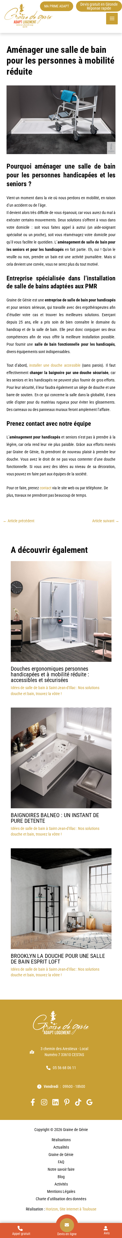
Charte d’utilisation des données (61, 1199)
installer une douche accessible (55, 365)
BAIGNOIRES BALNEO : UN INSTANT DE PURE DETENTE (55, 818)
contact (45, 488)
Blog (61, 1176)
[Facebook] (32, 1102)
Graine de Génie (61, 1154)
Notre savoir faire (61, 1169)
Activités (61, 1184)
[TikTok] (78, 1102)
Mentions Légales (61, 1191)
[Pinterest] (66, 1102)
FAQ (61, 1162)
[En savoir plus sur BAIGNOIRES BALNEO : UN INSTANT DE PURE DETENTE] (61, 757)
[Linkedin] (55, 1102)
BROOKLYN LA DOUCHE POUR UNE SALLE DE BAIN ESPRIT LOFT (58, 958)
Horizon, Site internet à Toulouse (71, 1209)
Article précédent (18, 521)
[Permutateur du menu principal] (112, 18)
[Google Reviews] (89, 1102)
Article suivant (105, 521)
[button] (56, 6)
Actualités (61, 1147)
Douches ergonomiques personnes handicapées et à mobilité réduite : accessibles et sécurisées (50, 674)
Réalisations (61, 1140)
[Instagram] (44, 1102)
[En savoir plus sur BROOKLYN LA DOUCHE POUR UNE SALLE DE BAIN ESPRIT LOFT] (61, 898)
